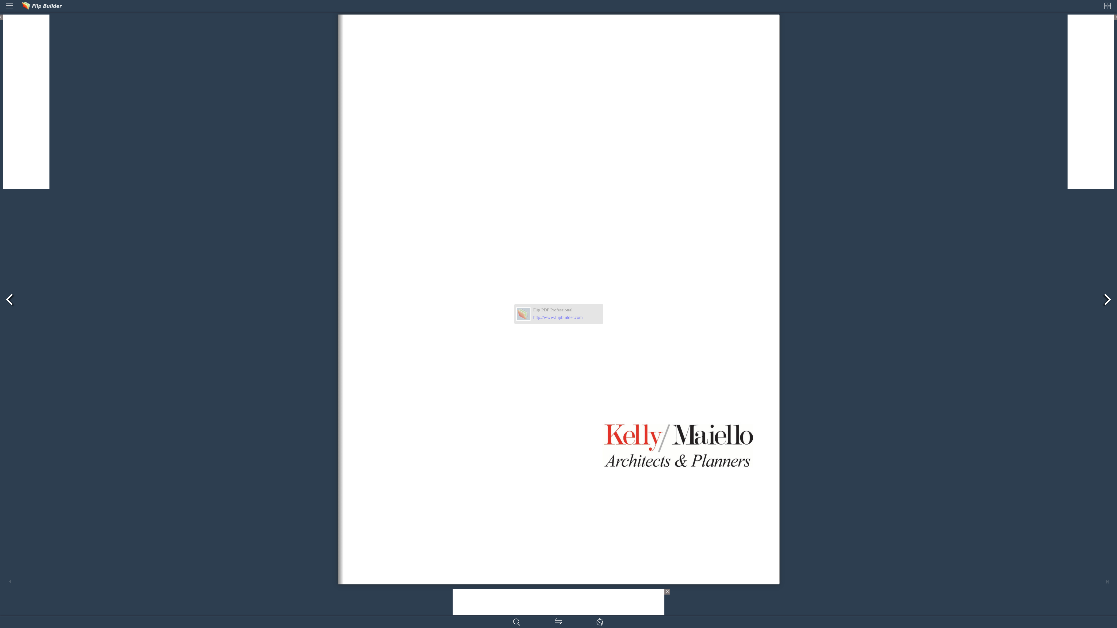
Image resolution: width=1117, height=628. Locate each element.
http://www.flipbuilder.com (558, 317)
